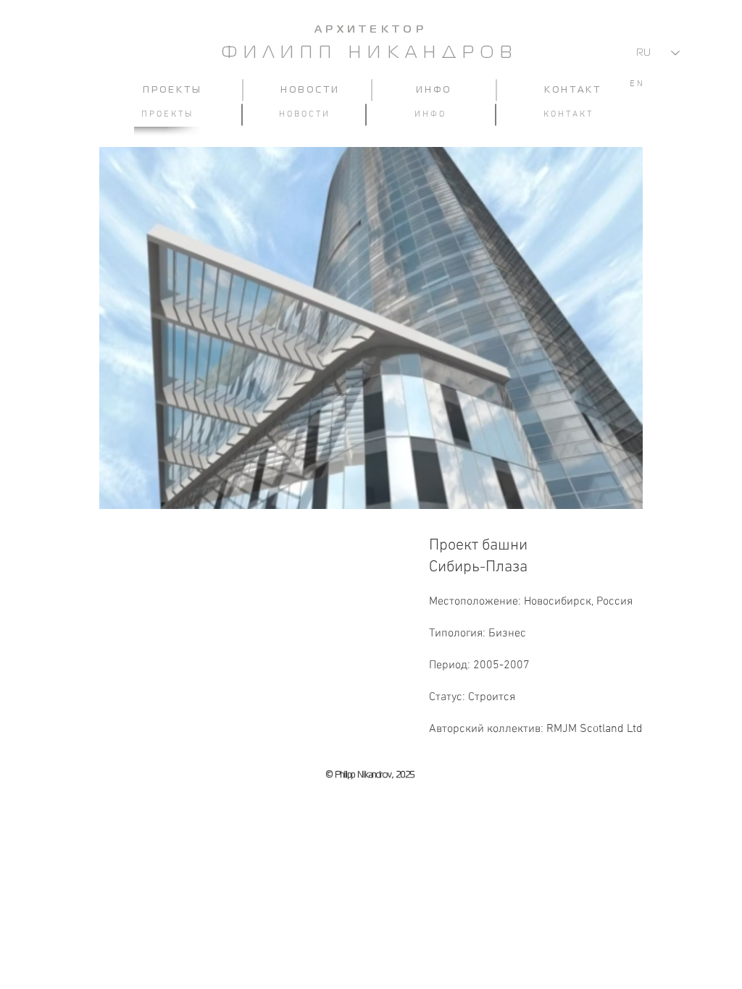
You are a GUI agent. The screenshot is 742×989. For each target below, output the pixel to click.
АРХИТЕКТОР (370, 29)
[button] (371, 328)
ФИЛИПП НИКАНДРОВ (370, 53)
